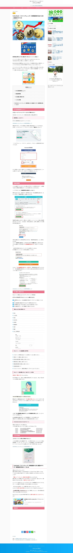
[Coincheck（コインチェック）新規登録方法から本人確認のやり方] (30, 532)
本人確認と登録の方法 (20, 96)
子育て (14, 7)
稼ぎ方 (15, 536)
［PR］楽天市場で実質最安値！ (37, 5)
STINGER (46, 551)
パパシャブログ (37, 2)
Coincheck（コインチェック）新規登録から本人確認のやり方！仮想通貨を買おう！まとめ (29, 104)
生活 (22, 7)
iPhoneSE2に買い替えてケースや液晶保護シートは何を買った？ (26, 539)
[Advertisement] (28, 519)
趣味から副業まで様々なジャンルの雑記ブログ (36, 550)
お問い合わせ (38, 7)
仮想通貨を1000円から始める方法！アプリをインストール (25, 538)
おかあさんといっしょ (30, 7)
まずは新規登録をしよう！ (21, 90)
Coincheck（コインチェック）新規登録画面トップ (22, 123)
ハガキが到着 (18, 99)
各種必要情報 (18, 93)
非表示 (30, 87)
